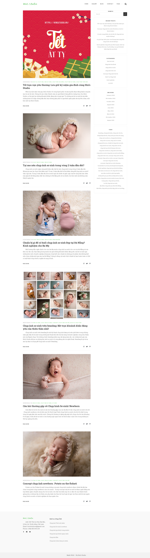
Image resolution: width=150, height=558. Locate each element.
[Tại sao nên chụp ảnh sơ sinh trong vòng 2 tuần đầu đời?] (57, 136)
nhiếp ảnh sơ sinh (117, 176)
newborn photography (113, 173)
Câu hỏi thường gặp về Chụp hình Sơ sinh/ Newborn (51, 406)
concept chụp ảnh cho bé (110, 160)
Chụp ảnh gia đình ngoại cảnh (59, 534)
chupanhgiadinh (102, 135)
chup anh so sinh (105, 140)
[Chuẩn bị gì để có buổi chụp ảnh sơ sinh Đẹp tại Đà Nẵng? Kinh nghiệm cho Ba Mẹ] (57, 213)
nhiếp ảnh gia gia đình (105, 176)
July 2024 (111, 108)
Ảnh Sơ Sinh (48, 82)
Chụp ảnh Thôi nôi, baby (57, 523)
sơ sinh (54, 403)
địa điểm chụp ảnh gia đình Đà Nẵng (110, 186)
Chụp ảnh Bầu (54, 537)
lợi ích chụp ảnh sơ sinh (115, 170)
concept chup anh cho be (115, 155)
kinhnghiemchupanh (116, 165)
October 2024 (110, 101)
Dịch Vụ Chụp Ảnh (38, 82)
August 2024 (110, 104)
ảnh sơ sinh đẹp (119, 188)
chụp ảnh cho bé (116, 145)
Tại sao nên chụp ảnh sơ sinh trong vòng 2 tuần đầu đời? (53, 165)
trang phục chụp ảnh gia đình (110, 181)
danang (118, 163)
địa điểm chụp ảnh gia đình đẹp (106, 188)
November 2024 (110, 98)
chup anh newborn (104, 138)
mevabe (103, 173)
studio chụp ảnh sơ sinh (104, 178)
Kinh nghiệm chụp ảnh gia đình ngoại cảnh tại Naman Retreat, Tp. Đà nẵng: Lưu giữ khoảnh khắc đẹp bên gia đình (110, 47)
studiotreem (115, 178)
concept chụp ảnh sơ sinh (107, 163)
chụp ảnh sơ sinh (102, 153)
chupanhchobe (108, 133)
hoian (108, 165)
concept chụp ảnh (118, 158)
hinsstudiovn (102, 165)
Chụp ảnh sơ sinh (70, 82)
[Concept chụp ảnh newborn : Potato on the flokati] (57, 454)
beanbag (100, 133)
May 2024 (111, 111)
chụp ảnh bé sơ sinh (105, 145)
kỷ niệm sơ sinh (103, 170)
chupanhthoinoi (102, 143)
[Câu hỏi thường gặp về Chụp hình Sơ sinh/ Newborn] (57, 376)
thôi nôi (121, 178)
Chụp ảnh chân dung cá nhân (59, 541)
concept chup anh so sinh (104, 158)
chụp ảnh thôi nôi (82, 82)
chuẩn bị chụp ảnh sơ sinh (115, 143)
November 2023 (110, 117)
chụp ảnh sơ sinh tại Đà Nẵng (115, 153)
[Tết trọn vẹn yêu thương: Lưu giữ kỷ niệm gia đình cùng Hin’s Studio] (57, 44)
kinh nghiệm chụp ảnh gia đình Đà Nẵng (110, 168)
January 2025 (111, 95)
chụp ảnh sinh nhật (116, 150)
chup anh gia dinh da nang (116, 135)
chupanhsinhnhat (116, 138)
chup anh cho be (117, 133)
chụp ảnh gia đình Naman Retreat (110, 148)
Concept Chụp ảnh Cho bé (61, 322)
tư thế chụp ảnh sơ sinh (110, 183)
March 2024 (110, 114)
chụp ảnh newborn (104, 150)
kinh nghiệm (56, 239)
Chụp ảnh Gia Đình (58, 82)
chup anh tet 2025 (115, 140)
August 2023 (110, 120)
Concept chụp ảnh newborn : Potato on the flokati (50, 483)
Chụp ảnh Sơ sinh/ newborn (58, 526)
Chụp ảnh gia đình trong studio (59, 530)
